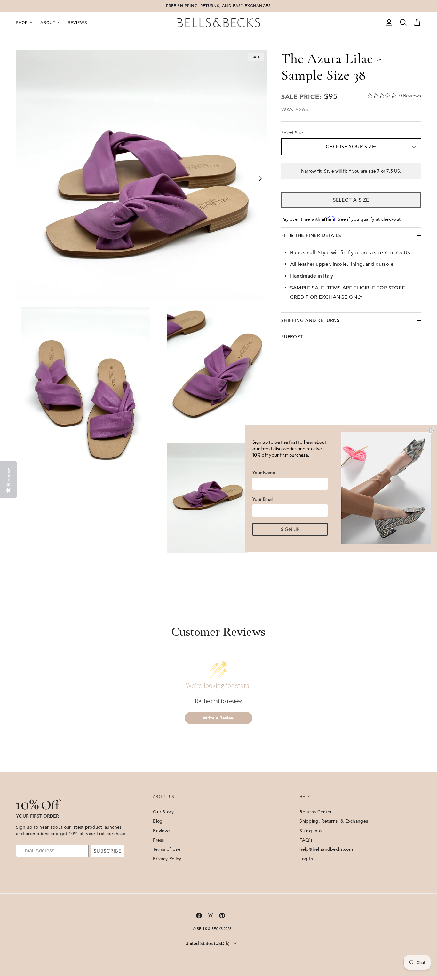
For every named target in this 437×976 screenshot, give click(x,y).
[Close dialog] (431, 430)
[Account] (388, 23)
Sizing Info (310, 831)
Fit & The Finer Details (311, 235)
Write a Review (218, 718)
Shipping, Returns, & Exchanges (333, 821)
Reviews (77, 22)
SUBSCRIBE (107, 851)
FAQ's (306, 840)
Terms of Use (166, 849)
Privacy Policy (167, 859)
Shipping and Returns (310, 321)
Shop (22, 22)
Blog (158, 821)
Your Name (263, 472)
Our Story (163, 812)
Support (292, 337)
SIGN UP (290, 529)
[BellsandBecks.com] (218, 22)
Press (158, 840)
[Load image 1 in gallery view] (141, 175)
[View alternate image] (89, 393)
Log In (306, 859)
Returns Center (315, 812)
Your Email (262, 499)
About (47, 22)
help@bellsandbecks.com (326, 849)
